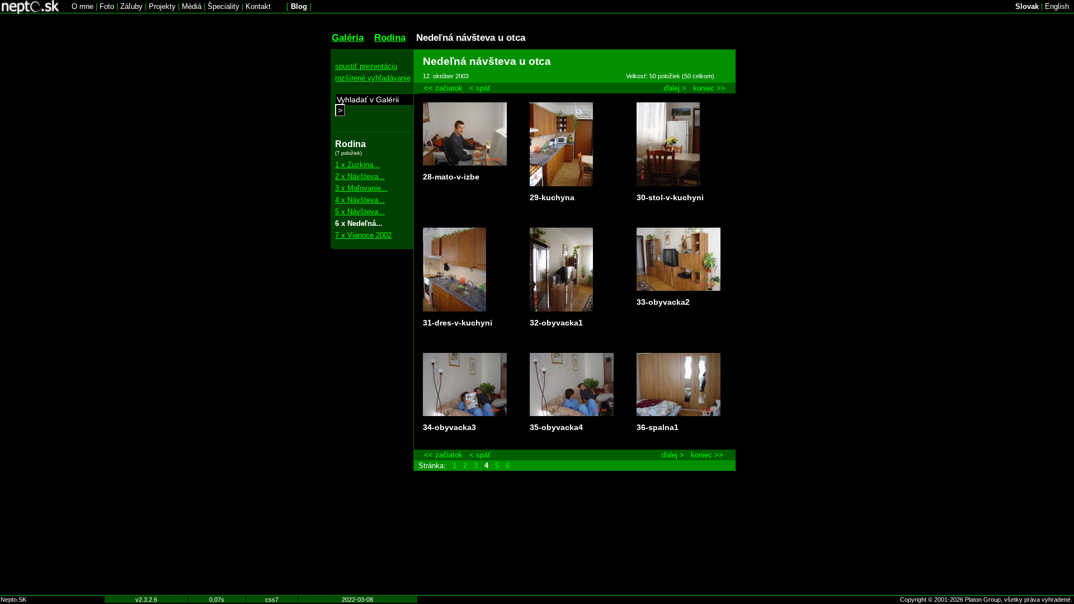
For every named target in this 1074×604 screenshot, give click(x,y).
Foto (107, 6)
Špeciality (223, 6)
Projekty (162, 6)
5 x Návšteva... (360, 211)
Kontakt (258, 6)
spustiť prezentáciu (366, 66)
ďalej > (675, 88)
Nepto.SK (13, 599)
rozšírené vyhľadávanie (373, 78)
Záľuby (131, 6)
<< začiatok (443, 88)
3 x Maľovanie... (361, 188)
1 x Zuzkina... (357, 165)
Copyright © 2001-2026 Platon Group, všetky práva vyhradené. (986, 599)
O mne (82, 6)
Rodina (390, 37)
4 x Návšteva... (360, 200)
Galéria (348, 37)
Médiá (191, 6)
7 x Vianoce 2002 (363, 235)
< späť (480, 88)
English (1057, 6)
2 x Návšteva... (360, 176)
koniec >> (709, 88)
